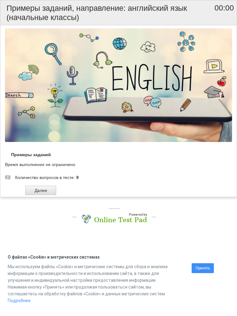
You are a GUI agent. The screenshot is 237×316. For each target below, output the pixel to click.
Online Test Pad (120, 219)
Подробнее (19, 300)
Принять (203, 268)
